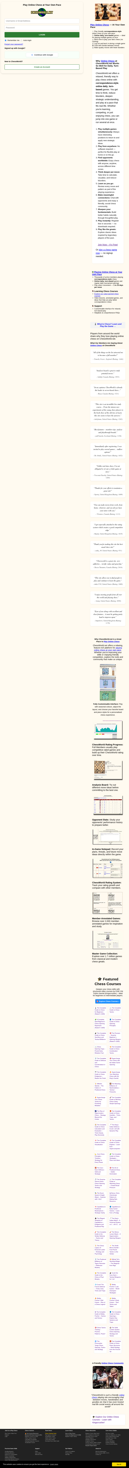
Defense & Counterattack (11, 1454)
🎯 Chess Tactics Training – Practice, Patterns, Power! (100, 1330)
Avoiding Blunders (9, 1451)
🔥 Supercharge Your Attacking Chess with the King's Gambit (115, 1075)
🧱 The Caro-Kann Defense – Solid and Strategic (100, 1171)
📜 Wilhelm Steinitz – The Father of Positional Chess (100, 1087)
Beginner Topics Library (71, 1436)
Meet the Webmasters (101, 1451)
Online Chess (108, 61)
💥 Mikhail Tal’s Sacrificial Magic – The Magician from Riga (115, 1262)
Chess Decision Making (111, 1444)
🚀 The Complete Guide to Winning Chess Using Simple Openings (115, 1100)
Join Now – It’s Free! (108, 244)
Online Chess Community (112, 1363)
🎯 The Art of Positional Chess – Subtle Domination (115, 1171)
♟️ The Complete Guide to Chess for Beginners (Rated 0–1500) (100, 1011)
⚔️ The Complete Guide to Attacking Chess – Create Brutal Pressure (115, 1183)
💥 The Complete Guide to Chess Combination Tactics (115, 1050)
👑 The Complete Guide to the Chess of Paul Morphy (100, 1276)
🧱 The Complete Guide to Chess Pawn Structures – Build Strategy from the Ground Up (115, 1346)
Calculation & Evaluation (31, 1439)
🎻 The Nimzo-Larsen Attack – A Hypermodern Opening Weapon (115, 1235)
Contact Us (98, 1454)
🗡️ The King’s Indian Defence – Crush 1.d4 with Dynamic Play (115, 1128)
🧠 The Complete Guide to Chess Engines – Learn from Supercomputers (115, 1144)
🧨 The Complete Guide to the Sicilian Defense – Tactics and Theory (100, 1236)
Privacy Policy (68, 1453)
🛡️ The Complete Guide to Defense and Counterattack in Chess (100, 1062)
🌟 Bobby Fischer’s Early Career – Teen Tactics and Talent (114, 1302)
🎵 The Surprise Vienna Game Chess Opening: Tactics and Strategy (100, 1183)
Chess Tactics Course (30, 1438)
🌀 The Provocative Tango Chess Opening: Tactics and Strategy (100, 1345)
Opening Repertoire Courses (32, 1441)
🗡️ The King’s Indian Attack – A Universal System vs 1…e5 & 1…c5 (115, 1221)
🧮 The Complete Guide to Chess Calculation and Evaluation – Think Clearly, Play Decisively (100, 1130)
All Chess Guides (110, 1433)
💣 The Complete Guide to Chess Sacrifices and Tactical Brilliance (100, 1036)
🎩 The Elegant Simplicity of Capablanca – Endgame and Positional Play (100, 1222)
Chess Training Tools (50, 1433)
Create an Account (42, 67)
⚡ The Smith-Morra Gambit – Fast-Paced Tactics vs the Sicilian (115, 1250)
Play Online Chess (99, 25)
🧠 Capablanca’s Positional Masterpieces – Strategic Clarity (100, 1210)
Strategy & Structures (90, 1439)
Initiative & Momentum (10, 1457)
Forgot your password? (14, 44)
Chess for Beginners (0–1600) (113, 1435)
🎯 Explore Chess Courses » (107, 1001)
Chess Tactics (109, 1439)
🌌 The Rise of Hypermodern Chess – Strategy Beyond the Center (100, 1115)
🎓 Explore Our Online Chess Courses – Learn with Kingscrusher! (105, 1420)
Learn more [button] (54, 1464)
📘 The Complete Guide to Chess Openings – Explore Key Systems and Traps (115, 1317)
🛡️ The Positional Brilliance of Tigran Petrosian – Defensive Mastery (100, 1263)
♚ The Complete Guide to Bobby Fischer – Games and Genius (100, 1315)
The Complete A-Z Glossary (92, 1435)
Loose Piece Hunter (50, 1439)
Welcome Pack (38, 1454)
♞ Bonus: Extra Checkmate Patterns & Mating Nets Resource (114, 1197)
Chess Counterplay (9, 1456)
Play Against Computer (50, 1435)
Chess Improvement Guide (112, 1436)
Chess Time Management (11, 1460)
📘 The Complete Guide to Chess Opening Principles (115, 1022)
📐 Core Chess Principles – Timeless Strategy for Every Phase (100, 1158)
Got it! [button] (119, 1464)
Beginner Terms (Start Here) (92, 1433)
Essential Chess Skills (111, 1438)
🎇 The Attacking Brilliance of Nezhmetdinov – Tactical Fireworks (115, 1088)
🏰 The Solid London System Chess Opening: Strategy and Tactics (115, 1332)
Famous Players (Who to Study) (93, 1442)
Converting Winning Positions (12, 1459)
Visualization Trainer (50, 1436)
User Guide (38, 1453)
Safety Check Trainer (50, 1438)
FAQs (36, 1451)
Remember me (13, 40)
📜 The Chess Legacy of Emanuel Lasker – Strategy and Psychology (100, 1250)
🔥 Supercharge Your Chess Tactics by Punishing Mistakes (100, 1101)
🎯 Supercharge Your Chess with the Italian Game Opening (115, 1061)
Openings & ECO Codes (91, 1436)
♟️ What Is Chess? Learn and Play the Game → (108, 325)
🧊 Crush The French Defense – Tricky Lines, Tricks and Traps (100, 1287)
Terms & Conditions (70, 1451)
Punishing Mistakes (9, 1453)
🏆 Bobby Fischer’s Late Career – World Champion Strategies (114, 1289)
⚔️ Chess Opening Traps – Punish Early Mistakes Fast (100, 1050)
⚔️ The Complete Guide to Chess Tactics (115, 1010)
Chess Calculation (110, 1441)
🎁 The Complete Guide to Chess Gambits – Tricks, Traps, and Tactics (115, 1115)
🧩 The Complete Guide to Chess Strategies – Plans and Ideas (115, 1157)
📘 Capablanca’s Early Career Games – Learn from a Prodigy (115, 1210)
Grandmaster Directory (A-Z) (92, 1444)
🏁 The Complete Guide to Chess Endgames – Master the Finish (100, 1075)
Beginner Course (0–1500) (31, 1436)
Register (7, 1435)
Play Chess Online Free (11, 1433)
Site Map (67, 1454)
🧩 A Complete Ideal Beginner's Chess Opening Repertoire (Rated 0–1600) (100, 1023)
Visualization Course (30, 1442)
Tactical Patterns (89, 1438)
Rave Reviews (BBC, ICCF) (102, 1453)
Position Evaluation (110, 1442)
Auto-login (27, 40)
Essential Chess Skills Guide (52, 1441)
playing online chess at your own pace (108, 649)
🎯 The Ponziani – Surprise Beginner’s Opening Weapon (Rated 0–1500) (115, 1037)
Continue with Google (42, 55)
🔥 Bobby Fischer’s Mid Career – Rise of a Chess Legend (100, 1301)
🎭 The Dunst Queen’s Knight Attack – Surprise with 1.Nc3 (100, 1196)
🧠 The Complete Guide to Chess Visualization (100, 1142)
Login (6, 1436)
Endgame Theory (89, 1441)
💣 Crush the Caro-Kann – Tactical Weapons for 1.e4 (115, 1276)
